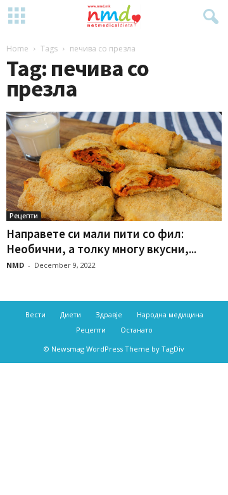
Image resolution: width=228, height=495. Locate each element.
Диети (70, 314)
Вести (35, 314)
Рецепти (24, 215)
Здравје (109, 314)
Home (17, 48)
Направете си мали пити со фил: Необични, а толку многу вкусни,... (101, 241)
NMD (15, 265)
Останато (136, 329)
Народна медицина (170, 314)
